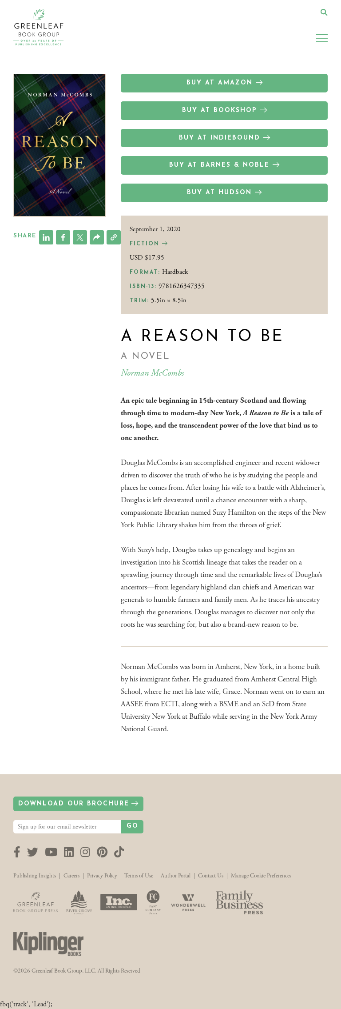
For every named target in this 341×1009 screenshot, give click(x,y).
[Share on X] (80, 237)
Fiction (146, 244)
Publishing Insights (34, 876)
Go (133, 826)
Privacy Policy (102, 876)
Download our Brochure (73, 804)
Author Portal (175, 876)
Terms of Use (138, 876)
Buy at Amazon (219, 83)
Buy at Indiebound (219, 138)
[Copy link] (114, 237)
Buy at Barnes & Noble (219, 165)
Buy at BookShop (219, 110)
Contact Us (210, 876)
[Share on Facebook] (63, 237)
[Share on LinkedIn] (46, 237)
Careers (71, 876)
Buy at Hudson (219, 192)
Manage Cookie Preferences (261, 876)
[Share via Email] (97, 237)
